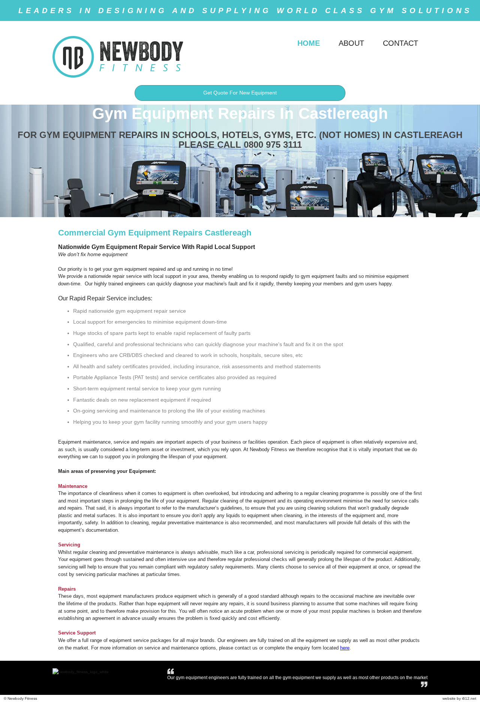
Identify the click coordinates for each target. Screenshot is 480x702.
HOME (308, 43)
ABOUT (351, 43)
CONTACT (400, 43)
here (345, 648)
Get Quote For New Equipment (240, 93)
